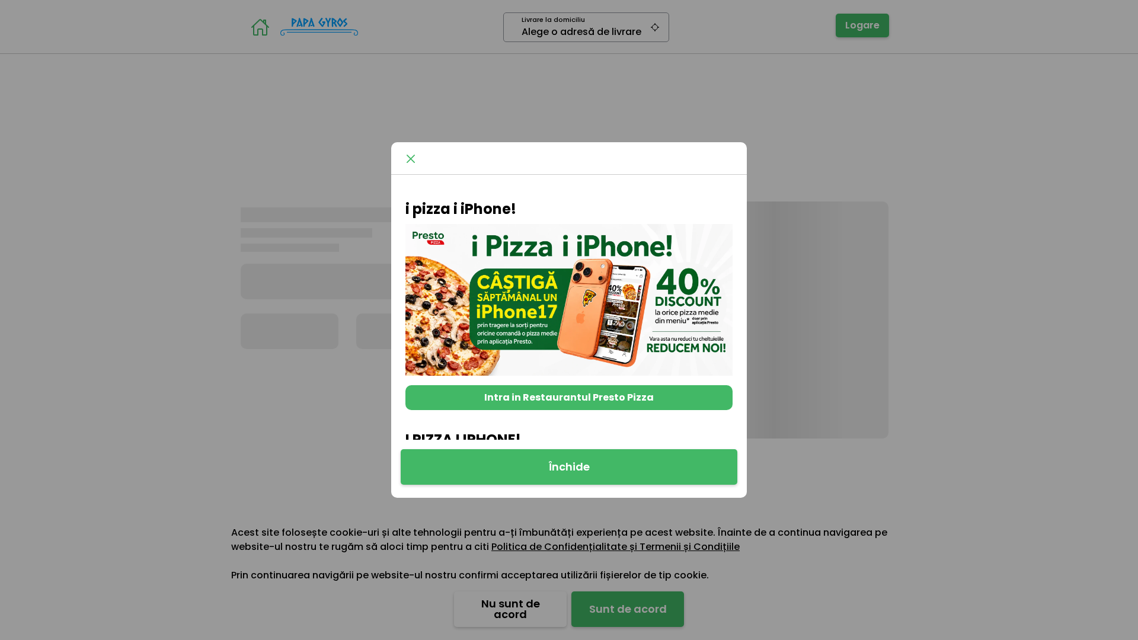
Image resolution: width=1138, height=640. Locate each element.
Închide (569, 466)
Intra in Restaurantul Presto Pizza (569, 397)
